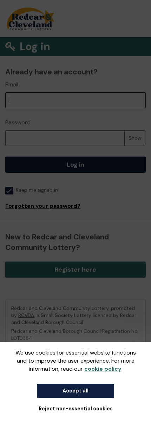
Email (11, 84)
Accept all (75, 391)
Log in (75, 164)
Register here (75, 269)
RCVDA (26, 315)
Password (18, 122)
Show (135, 138)
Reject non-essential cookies (76, 408)
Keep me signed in (37, 190)
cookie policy (103, 368)
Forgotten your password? (42, 206)
